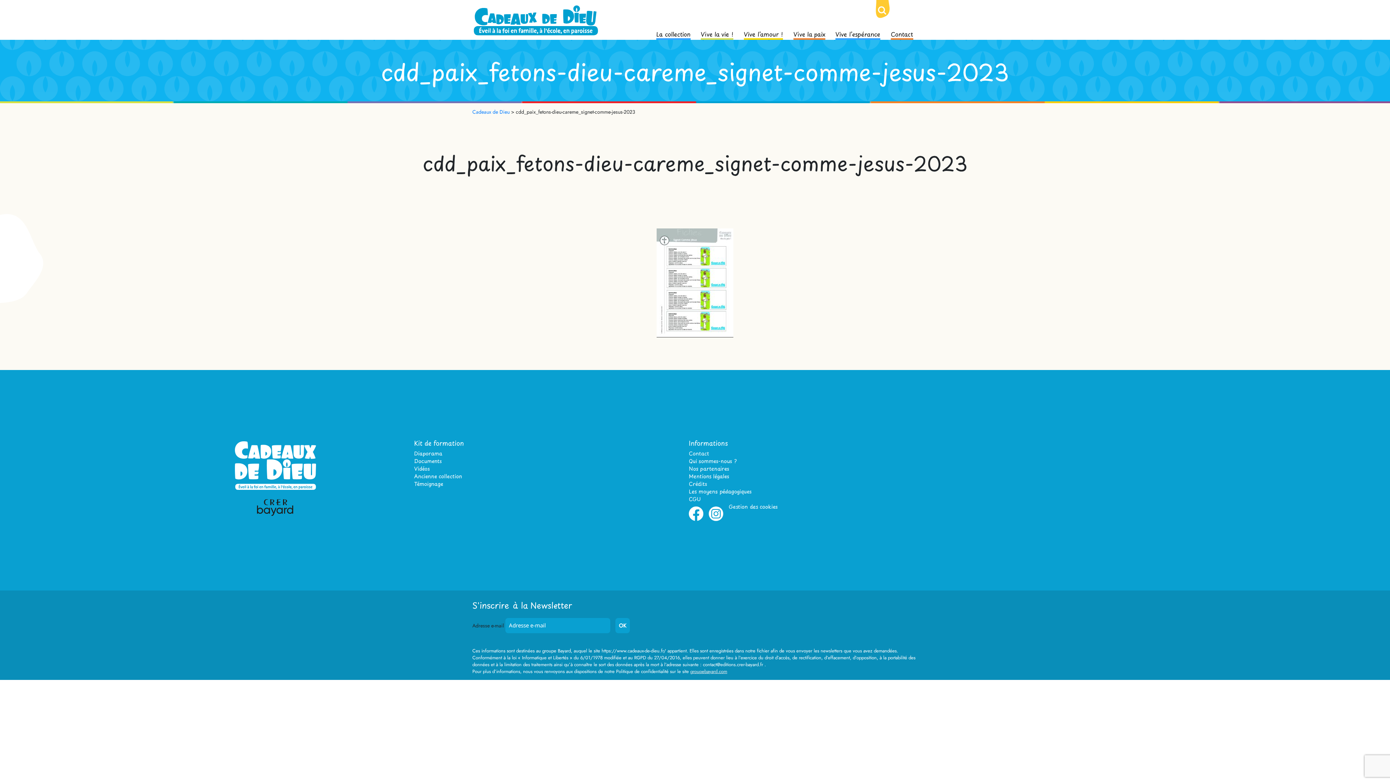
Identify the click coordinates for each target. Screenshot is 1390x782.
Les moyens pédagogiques (720, 491)
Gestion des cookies (753, 506)
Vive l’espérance (857, 33)
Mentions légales (709, 476)
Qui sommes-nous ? (713, 461)
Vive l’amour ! (763, 33)
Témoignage (428, 484)
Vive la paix (809, 33)
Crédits (698, 484)
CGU (695, 499)
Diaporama (428, 453)
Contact (902, 33)
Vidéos (422, 468)
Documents (428, 461)
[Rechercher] (888, 16)
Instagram (716, 519)
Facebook (696, 519)
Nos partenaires (709, 468)
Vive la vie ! (717, 33)
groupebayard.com (708, 671)
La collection (673, 33)
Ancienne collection (438, 476)
